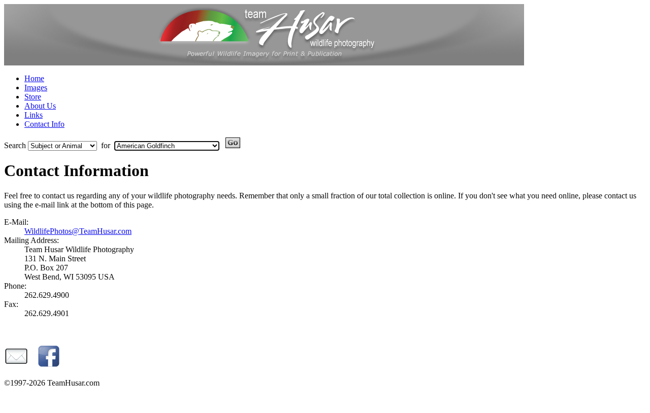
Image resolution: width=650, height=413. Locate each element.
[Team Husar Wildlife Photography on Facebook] (48, 365)
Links (33, 115)
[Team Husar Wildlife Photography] (264, 62)
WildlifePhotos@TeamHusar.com (78, 231)
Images (35, 87)
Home (34, 78)
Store (32, 96)
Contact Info (44, 124)
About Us (40, 105)
